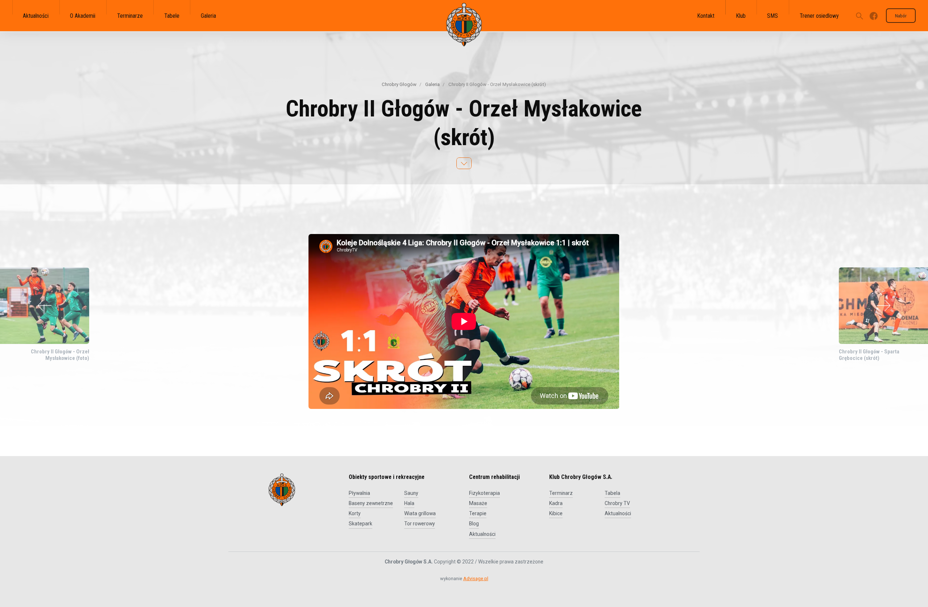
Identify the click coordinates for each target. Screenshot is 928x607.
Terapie (477, 513)
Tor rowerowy (419, 523)
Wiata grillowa (420, 513)
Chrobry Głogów (399, 84)
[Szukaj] (859, 16)
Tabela (612, 493)
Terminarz (561, 493)
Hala (409, 503)
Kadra (556, 503)
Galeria (432, 84)
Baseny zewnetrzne (371, 503)
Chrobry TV (617, 503)
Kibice (556, 513)
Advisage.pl (475, 578)
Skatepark (360, 523)
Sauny (411, 493)
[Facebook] (874, 16)
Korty (355, 513)
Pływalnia (359, 493)
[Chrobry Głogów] (464, 24)
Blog (474, 523)
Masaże (478, 503)
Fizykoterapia (484, 493)
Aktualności (482, 534)
